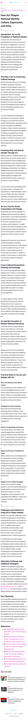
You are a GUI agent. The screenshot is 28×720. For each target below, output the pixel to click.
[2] (1, 111)
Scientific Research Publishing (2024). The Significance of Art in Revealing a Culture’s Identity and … (15, 639)
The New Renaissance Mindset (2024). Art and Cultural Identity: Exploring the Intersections (14, 654)
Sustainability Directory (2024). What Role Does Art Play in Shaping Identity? (15, 631)
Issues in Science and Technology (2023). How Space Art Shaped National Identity (15, 646)
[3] (1, 346)
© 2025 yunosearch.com (14, 716)
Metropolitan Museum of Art (10, 586)
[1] (1, 71)
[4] (1, 236)
